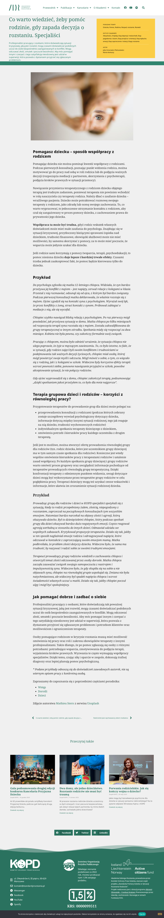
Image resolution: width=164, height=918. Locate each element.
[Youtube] (131, 7)
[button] (143, 7)
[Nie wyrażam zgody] (160, 914)
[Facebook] (125, 7)
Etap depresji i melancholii (128, 36)
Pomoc (111, 27)
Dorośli (42, 691)
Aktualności (107, 36)
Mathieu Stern (65, 703)
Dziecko (106, 27)
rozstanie (130, 27)
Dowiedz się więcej (17, 810)
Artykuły (115, 36)
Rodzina (118, 27)
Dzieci (42, 695)
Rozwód (137, 27)
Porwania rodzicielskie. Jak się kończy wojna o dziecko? (128, 790)
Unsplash (93, 703)
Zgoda (142, 914)
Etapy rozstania (133, 41)
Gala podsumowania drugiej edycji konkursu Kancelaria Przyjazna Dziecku (32, 791)
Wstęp (42, 687)
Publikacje (66, 7)
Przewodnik (49, 7)
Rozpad (124, 27)
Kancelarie (82, 7)
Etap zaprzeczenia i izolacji (118, 41)
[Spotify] (136, 7)
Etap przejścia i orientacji (127, 38)
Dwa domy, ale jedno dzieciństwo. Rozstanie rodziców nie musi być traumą (81, 791)
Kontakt (116, 7)
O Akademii (100, 7)
